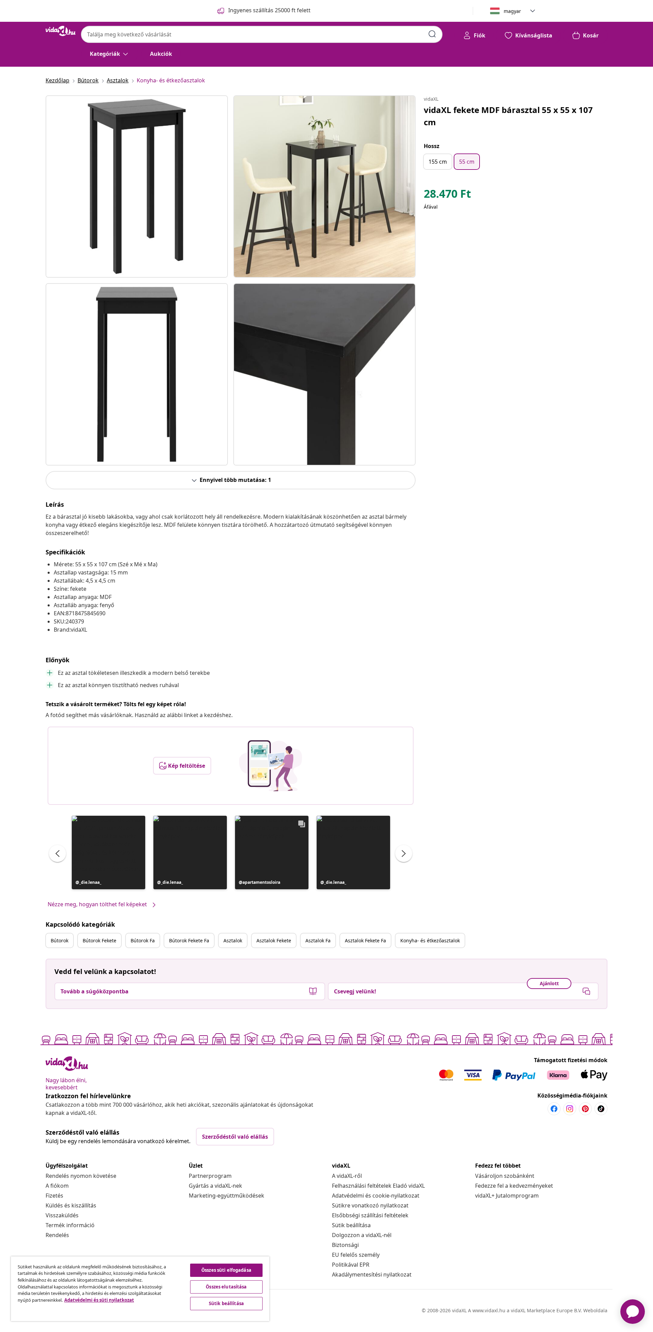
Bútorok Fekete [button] (99, 940)
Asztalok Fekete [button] (273, 940)
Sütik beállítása (351, 1225)
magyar (512, 11)
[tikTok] (601, 1108)
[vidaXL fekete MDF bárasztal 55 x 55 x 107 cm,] (136, 186)
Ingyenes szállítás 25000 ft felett (269, 10)
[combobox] (261, 34)
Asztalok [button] (232, 940)
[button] (108, 852)
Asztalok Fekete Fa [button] (365, 940)
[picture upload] (270, 765)
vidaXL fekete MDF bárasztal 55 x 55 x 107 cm (508, 116)
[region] (140, 1288)
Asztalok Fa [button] (318, 940)
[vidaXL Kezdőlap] (61, 31)
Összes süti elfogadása (226, 1270)
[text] (447, 195)
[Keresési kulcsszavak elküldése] (432, 34)
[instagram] (569, 1108)
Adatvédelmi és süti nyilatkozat (99, 1300)
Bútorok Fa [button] (143, 940)
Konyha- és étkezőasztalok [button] (430, 940)
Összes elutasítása (226, 1287)
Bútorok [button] (59, 940)
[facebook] (554, 1108)
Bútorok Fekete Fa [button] (189, 940)
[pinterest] (585, 1108)
